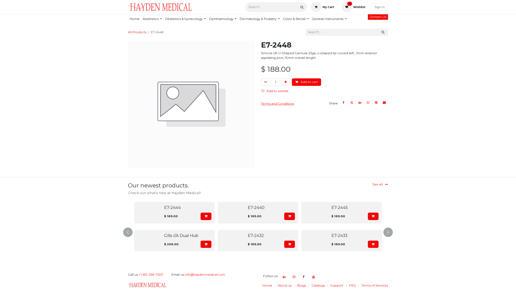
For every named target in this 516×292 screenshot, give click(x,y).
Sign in (380, 7)
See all (377, 184)
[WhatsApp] (368, 103)
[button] (135, 216)
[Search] (302, 7)
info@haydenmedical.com (205, 274)
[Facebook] (344, 103)
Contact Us (378, 17)
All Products (137, 32)
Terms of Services (374, 285)
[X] (352, 103)
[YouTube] (313, 277)
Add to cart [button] (309, 82)
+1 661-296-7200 (151, 274)
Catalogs (318, 285)
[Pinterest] (376, 103)
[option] (363, 231)
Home (267, 285)
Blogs (301, 285)
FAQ (352, 285)
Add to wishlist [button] (277, 91)
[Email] (384, 103)
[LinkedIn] (360, 103)
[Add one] (285, 82)
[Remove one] (265, 82)
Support (337, 285)
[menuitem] (134, 19)
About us (285, 285)
